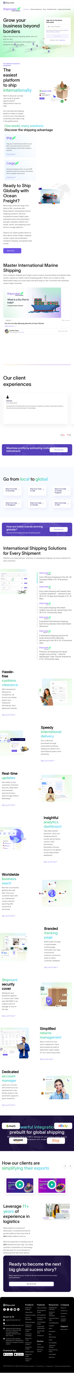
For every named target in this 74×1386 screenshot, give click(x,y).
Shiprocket (21, 332)
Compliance (49, 1366)
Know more (10, 154)
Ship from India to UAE (36, 490)
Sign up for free (8, 715)
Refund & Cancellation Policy (63, 1366)
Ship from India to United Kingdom (60, 491)
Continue (57, 36)
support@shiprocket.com (13, 1320)
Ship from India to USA (60, 504)
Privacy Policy (40, 1366)
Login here (62, 40)
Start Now (10, 251)
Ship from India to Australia (11, 490)
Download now (58, 529)
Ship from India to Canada (36, 504)
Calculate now (58, 450)
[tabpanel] (37, 311)
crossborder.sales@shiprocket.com (13, 1325)
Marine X (8, 320)
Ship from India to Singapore (11, 504)
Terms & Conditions (55, 32)
